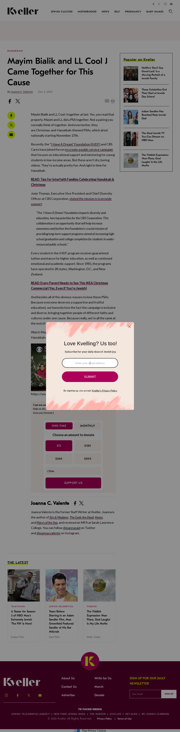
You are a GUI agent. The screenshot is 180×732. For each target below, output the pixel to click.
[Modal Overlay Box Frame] (90, 366)
